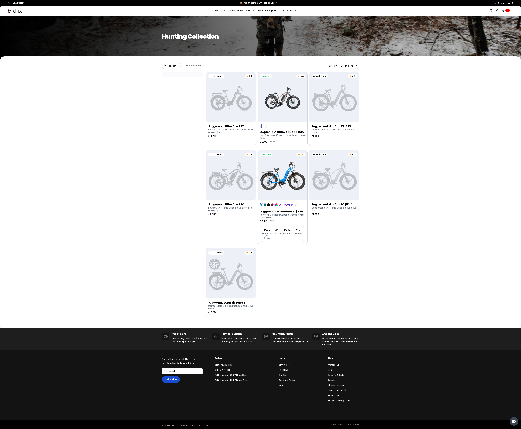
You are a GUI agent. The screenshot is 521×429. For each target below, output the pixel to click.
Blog (281, 385)
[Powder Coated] (276, 204)
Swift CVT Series (222, 370)
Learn (282, 358)
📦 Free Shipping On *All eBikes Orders (259, 2)
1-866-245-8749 (504, 2)
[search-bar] (491, 10)
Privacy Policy (334, 395)
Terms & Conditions (338, 424)
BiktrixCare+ (284, 364)
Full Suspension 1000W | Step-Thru (231, 380)
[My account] (497, 10)
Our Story (283, 375)
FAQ (330, 370)
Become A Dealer (336, 375)
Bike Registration (336, 385)
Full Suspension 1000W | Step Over (231, 375)
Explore (219, 358)
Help (330, 358)
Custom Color (286, 204)
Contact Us (333, 364)
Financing (283, 370)
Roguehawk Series (223, 364)
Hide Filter (173, 65)
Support (332, 380)
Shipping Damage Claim (339, 400)
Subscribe (171, 379)
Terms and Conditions (338, 390)
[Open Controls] (514, 421)
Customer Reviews (287, 380)
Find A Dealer (17, 2)
